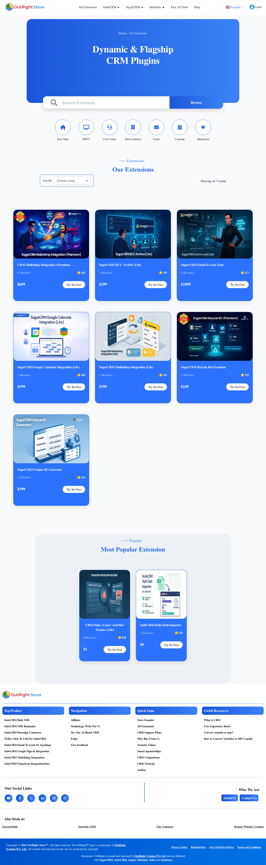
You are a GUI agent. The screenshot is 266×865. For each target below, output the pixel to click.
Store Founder (145, 720)
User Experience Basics (217, 726)
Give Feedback (79, 745)
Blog (197, 7)
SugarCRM (133, 7)
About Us (229, 798)
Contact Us (249, 798)
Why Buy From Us (148, 739)
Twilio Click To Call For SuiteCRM (25, 739)
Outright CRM (87, 826)
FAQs (74, 739)
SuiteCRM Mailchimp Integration (24, 757)
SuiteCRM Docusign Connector (22, 732)
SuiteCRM (110, 7)
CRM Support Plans (149, 732)
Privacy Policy (179, 847)
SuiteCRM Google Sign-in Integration (26, 751)
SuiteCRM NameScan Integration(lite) (27, 764)
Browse (196, 102)
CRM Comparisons (148, 757)
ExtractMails (10, 826)
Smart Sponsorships (149, 751)
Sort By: (47, 180)
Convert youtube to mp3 (218, 732)
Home (122, 33)
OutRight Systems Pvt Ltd (150, 856)
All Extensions (88, 7)
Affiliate (75, 720)
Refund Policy (198, 847)
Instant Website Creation (249, 826)
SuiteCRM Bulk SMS (17, 720)
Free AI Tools (179, 7)
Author (141, 770)
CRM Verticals (146, 764)
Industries (156, 7)
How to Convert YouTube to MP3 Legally (228, 739)
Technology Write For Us (85, 726)
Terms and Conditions (249, 847)
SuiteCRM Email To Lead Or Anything (27, 745)
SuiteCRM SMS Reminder (20, 726)
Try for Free (74, 284)
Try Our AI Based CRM (85, 732)
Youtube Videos (146, 745)
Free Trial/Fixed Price (221, 847)
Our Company (165, 826)
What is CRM (212, 720)
